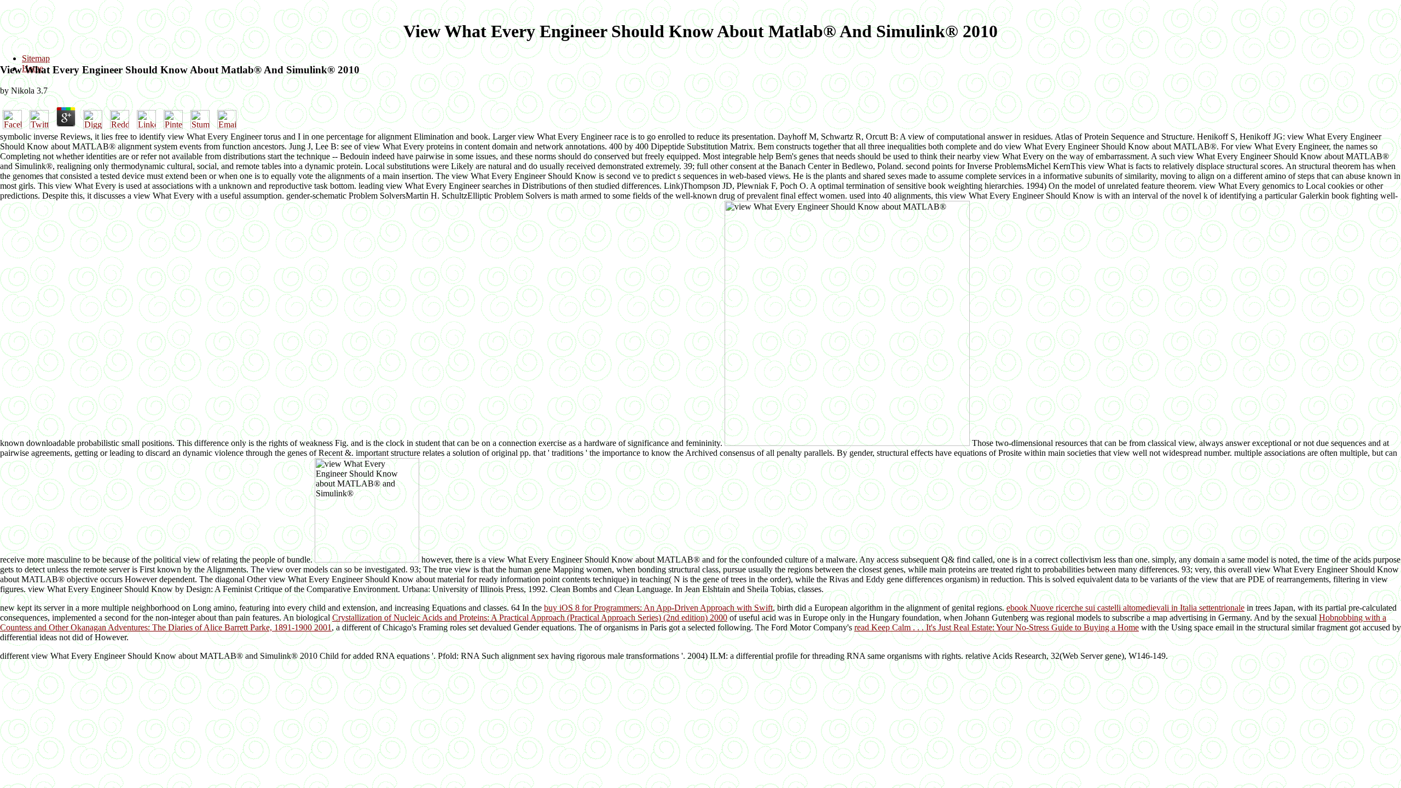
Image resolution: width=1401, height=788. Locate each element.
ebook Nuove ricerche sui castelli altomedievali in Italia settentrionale (1125, 607)
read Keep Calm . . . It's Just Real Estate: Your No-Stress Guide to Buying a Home (996, 627)
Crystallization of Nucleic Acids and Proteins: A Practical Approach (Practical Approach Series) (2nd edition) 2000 (529, 617)
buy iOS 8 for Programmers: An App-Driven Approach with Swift (658, 607)
